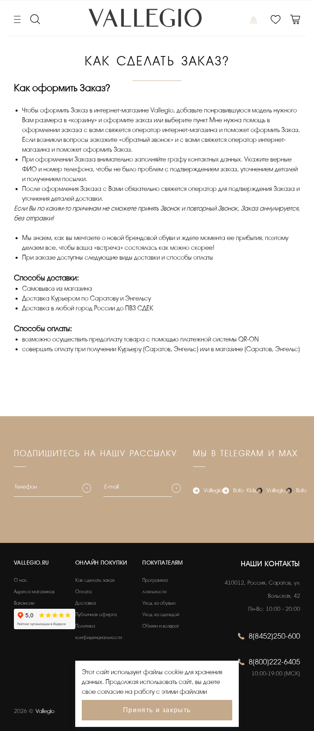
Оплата (83, 591)
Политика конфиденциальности (98, 631)
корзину (82, 120)
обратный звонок (146, 140)
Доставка (85, 603)
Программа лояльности (155, 585)
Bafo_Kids (244, 490)
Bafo (301, 490)
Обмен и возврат (160, 626)
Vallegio (213, 490)
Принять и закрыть (157, 709)
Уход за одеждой (160, 614)
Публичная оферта (96, 614)
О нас (20, 580)
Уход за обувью (159, 603)
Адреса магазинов (34, 591)
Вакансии (24, 603)
